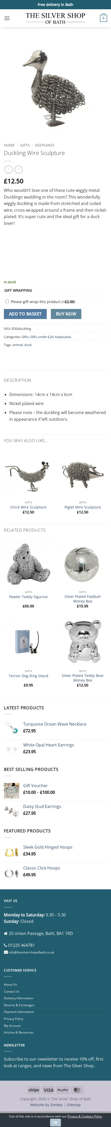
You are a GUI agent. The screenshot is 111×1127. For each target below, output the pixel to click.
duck (28, 344)
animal (17, 344)
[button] (7, 18)
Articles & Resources (19, 1032)
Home (9, 145)
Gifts (25, 145)
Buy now (66, 314)
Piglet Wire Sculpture (83, 507)
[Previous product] (18, 170)
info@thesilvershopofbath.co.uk (31, 952)
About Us (10, 984)
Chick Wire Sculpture (28, 507)
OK (55, 1122)
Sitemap (74, 1104)
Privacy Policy (13, 1019)
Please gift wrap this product (43, 301)
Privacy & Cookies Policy (84, 1116)
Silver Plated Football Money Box (83, 598)
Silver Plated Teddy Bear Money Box (83, 677)
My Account (12, 1025)
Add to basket (25, 314)
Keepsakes (44, 145)
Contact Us (12, 991)
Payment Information (19, 1012)
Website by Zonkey (46, 1104)
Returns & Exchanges (19, 1005)
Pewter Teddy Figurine (28, 597)
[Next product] (8, 170)
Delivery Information (18, 998)
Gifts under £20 (41, 336)
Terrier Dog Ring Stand (28, 676)
